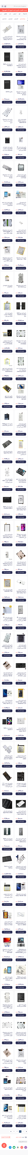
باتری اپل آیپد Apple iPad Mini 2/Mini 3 (7, 507)
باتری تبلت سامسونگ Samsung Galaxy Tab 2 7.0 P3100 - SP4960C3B (21, 868)
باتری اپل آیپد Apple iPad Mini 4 (7, 64)
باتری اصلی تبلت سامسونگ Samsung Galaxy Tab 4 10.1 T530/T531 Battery (7, 38)
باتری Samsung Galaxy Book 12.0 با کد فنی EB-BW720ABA (21, 951)
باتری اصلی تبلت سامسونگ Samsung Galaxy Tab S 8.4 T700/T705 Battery (21, 65)
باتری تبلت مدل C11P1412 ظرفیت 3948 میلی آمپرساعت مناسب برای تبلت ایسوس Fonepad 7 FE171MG (21, 646)
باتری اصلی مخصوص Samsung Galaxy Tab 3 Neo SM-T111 (7, 646)
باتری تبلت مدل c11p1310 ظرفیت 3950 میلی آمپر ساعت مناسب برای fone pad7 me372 (21, 1117)
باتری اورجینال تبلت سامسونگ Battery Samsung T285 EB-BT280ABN (7, 674)
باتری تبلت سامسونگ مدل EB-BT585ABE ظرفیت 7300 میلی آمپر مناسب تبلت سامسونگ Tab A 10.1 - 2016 (7, 231)
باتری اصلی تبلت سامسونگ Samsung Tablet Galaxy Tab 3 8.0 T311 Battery (21, 508)
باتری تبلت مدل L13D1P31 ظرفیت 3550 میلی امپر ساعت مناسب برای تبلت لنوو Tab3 (8, 314)
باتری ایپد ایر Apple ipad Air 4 (8, 728)
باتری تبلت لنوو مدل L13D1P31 (7, 286)
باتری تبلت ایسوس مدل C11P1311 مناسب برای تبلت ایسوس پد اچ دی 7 (8, 895)
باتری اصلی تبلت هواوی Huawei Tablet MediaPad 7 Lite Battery (21, 702)
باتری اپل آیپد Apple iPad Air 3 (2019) (7, 839)
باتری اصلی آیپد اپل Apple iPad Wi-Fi (8, 1088)
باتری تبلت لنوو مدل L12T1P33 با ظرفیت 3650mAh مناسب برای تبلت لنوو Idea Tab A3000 (7, 148)
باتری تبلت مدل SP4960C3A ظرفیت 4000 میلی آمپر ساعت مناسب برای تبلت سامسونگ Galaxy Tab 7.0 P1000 (21, 425)
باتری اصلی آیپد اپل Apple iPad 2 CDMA (7, 811)
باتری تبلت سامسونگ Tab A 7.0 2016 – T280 (21, 1061)
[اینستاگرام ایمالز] (25, 1147)
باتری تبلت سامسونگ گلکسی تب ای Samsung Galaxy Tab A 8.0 (21, 38)
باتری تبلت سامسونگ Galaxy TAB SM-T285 (21, 894)
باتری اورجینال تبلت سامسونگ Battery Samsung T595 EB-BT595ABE (21, 563)
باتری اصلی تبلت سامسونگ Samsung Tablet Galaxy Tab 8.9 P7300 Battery (21, 812)
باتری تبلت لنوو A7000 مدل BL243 (21, 1005)
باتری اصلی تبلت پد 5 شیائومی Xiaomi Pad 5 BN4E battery (21, 840)
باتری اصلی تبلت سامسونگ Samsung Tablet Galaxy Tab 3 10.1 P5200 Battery (21, 591)
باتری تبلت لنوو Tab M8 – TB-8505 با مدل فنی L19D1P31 (21, 536)
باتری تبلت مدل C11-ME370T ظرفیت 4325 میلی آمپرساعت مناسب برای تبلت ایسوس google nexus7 (7, 785)
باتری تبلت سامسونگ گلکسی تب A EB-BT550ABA (21, 342)
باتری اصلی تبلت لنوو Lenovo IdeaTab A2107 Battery (21, 480)
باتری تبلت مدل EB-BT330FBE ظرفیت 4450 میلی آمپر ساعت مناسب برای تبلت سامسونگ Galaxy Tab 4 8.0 (21, 619)
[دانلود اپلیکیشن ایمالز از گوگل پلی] (18, 1147)
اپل (10, 14)
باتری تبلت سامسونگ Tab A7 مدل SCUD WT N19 (21, 93)
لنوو (19, 14)
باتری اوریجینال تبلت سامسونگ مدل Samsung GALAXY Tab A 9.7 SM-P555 (21, 370)
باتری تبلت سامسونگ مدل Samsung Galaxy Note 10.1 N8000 (21, 923)
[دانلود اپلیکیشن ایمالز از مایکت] (10, 1147)
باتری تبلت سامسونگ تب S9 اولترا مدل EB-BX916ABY (7, 951)
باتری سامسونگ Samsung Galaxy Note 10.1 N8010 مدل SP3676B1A (8, 757)
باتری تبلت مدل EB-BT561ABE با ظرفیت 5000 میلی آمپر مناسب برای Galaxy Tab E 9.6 (21, 148)
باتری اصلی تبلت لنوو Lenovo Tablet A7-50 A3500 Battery (7, 370)
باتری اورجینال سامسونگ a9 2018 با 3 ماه (21, 204)
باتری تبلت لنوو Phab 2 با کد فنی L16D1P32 (7, 424)
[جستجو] (2, 6)
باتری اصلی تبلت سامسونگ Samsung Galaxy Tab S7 (21, 729)
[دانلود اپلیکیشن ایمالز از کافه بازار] (14, 1147)
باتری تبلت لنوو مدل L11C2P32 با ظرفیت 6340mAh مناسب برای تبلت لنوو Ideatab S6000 (21, 785)
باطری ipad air (9, 92)
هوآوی (5, 14)
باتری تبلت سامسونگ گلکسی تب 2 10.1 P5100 (7, 176)
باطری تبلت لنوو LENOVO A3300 (8, 396)
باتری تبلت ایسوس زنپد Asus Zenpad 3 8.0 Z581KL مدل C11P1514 (7, 342)
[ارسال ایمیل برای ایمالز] (21, 1147)
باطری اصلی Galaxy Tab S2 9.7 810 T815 (21, 977)
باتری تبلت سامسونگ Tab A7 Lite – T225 (21, 258)
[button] (4, 1145)
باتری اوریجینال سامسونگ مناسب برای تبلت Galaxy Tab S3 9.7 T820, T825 (7, 702)
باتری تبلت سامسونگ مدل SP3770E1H (21, 286)
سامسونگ (25, 14)
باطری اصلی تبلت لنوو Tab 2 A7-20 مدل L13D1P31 (7, 1117)
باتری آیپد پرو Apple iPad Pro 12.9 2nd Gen (21, 314)
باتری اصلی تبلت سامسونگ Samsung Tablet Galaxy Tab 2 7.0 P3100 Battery (21, 231)
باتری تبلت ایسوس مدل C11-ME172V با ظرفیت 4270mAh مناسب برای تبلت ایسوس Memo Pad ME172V (21, 674)
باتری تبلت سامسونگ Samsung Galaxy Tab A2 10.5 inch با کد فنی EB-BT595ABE (21, 1034)
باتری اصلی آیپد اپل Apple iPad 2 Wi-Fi (8, 452)
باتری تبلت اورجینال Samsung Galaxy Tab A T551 (21, 1089)
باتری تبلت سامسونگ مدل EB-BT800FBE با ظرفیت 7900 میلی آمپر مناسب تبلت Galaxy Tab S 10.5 (7, 1006)
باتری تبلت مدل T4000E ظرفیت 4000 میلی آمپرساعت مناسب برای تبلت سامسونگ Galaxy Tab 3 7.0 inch (7, 480)
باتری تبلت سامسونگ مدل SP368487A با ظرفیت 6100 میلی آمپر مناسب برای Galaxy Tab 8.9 (7, 1034)
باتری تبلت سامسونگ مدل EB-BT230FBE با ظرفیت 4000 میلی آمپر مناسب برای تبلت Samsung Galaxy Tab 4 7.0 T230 (7, 259)
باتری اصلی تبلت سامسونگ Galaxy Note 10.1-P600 (8, 923)
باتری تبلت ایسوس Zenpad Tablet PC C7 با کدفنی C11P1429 (21, 453)
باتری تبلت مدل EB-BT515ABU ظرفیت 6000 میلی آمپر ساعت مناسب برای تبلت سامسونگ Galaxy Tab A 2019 (7, 619)
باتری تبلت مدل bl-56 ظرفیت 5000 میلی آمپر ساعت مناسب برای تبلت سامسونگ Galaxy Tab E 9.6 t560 (7, 1061)
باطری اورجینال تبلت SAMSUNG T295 (7, 590)
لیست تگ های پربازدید (23, 1141)
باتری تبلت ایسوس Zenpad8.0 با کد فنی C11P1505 (21, 176)
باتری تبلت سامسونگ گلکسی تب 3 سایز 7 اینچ (7, 121)
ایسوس (14, 14)
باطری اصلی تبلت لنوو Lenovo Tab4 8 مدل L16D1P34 (7, 204)
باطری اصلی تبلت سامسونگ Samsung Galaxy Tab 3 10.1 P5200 (7, 563)
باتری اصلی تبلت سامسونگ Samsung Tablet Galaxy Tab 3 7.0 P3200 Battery (7, 536)
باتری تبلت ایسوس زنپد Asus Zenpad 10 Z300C (21, 757)
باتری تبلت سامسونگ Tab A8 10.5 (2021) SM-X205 (21, 397)
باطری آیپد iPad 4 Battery (8, 867)
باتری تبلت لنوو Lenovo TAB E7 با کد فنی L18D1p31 (7, 978)
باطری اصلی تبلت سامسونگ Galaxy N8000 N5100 (22, 121)
